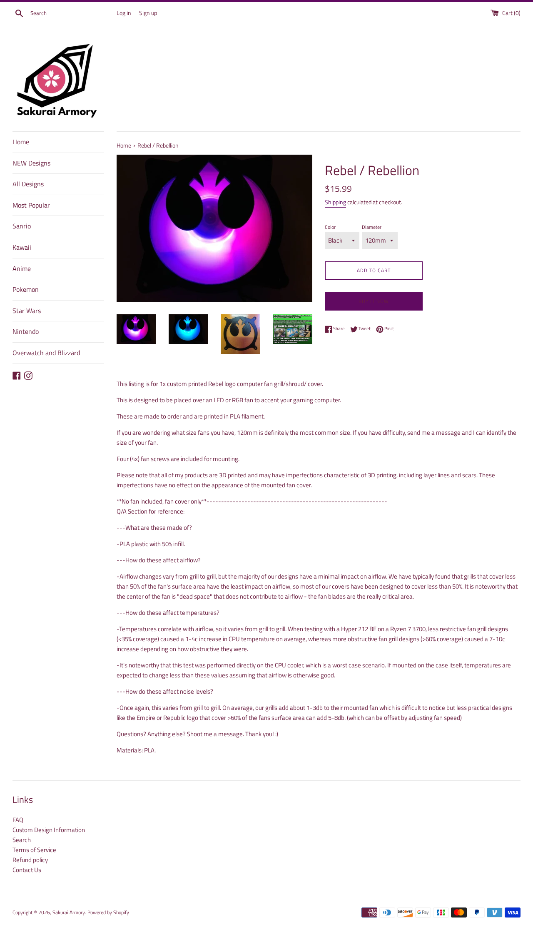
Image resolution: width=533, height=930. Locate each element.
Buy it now (374, 301)
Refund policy (30, 860)
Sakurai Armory (68, 912)
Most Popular (31, 205)
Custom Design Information (48, 830)
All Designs (28, 184)
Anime (21, 268)
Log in (124, 13)
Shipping (335, 202)
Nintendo (25, 331)
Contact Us (26, 870)
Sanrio (21, 226)
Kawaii (21, 247)
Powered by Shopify (108, 912)
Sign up (148, 13)
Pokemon (25, 289)
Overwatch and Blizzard (46, 353)
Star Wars (26, 311)
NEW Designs (31, 163)
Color (330, 227)
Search (21, 840)
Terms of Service (34, 850)
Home (20, 142)
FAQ (17, 820)
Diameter (371, 227)
